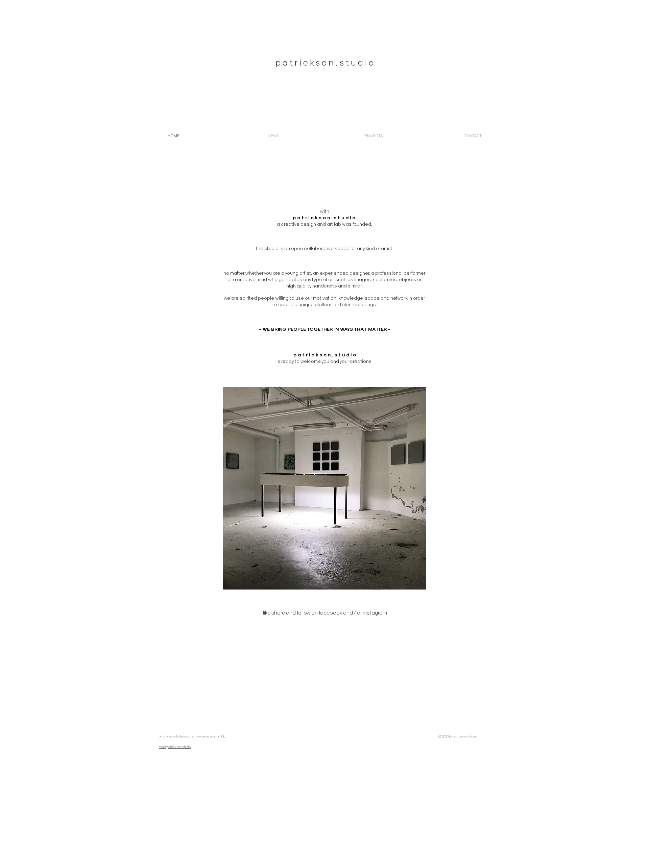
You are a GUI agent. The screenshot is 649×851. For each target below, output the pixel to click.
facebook (331, 612)
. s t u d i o (343, 217)
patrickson (166, 736)
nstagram (375, 612)
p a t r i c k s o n (312, 217)
